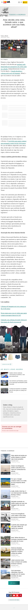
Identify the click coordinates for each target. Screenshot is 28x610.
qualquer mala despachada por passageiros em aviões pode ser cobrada (14, 67)
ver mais (13, 583)
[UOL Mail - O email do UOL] (19, 2)
